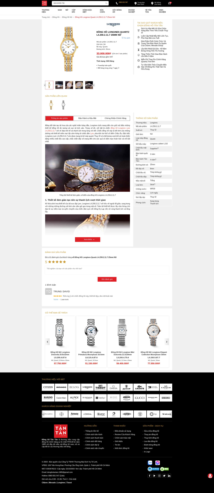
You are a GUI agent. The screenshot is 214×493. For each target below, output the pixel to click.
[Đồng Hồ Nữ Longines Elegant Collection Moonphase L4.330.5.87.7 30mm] (154, 344)
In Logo (147, 452)
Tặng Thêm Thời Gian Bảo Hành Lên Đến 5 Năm (154, 55)
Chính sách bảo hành (93, 434)
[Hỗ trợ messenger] (157, 463)
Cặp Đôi (73, 11)
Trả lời (56, 299)
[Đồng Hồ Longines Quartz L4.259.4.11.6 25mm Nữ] (63, 105)
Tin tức (117, 445)
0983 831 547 (123, 2)
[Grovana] (87, 397)
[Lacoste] (140, 387)
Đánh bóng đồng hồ (152, 445)
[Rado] (48, 397)
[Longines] (113, 27)
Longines (61, 483)
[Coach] (166, 387)
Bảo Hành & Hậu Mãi (87, 118)
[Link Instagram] (159, 476)
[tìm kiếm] (106, 3)
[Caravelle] (100, 397)
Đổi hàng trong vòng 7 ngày (108, 68)
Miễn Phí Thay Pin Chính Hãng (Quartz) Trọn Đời (153, 60)
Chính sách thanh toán (94, 438)
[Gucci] (140, 397)
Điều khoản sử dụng (123, 431)
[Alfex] (74, 397)
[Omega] (113, 387)
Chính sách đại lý (92, 445)
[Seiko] (166, 397)
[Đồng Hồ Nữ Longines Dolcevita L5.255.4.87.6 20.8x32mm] (60, 344)
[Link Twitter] (164, 476)
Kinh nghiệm (162, 11)
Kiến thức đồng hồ (122, 448)
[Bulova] (74, 387)
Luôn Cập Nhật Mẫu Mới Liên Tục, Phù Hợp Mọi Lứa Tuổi (154, 37)
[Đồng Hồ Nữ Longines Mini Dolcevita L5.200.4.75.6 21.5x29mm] (122, 344)
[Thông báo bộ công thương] (153, 471)
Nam (60, 10)
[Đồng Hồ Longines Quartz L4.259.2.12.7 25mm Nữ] (51, 105)
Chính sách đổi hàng (93, 441)
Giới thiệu (119, 441)
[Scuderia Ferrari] (126, 387)
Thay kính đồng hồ (151, 438)
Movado (52, 483)
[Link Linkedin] (169, 476)
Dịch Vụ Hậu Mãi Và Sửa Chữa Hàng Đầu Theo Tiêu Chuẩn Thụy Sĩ (154, 31)
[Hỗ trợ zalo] (150, 463)
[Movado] (61, 387)
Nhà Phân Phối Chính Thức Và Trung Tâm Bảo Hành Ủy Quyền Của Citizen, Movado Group (154, 43)
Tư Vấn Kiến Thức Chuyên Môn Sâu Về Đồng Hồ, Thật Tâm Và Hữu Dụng (154, 67)
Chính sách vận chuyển (94, 448)
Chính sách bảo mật (123, 438)
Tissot (69, 483)
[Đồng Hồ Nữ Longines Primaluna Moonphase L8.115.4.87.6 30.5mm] (91, 344)
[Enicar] (126, 397)
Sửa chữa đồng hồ (151, 431)
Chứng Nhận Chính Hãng (115, 118)
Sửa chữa (102, 11)
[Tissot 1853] (100, 387)
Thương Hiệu (45, 11)
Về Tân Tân (148, 11)
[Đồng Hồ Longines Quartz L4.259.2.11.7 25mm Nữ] (49, 85)
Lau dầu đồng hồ (150, 441)
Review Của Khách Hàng (125, 434)
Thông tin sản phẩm (59, 118)
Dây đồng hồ (117, 11)
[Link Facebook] (149, 476)
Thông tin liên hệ (92, 431)
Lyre (92, 133)
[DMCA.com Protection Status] (164, 471)
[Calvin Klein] (61, 397)
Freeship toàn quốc (105, 65)
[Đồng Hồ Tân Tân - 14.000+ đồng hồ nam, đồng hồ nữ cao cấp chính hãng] (44, 3)
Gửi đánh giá (107, 279)
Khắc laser (148, 448)
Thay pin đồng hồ (151, 434)
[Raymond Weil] (153, 397)
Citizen (45, 483)
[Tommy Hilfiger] (153, 387)
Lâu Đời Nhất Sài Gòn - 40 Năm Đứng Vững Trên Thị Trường (153, 50)
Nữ (67, 10)
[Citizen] (48, 387)
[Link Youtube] (154, 476)
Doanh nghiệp (131, 11)
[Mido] (113, 397)
